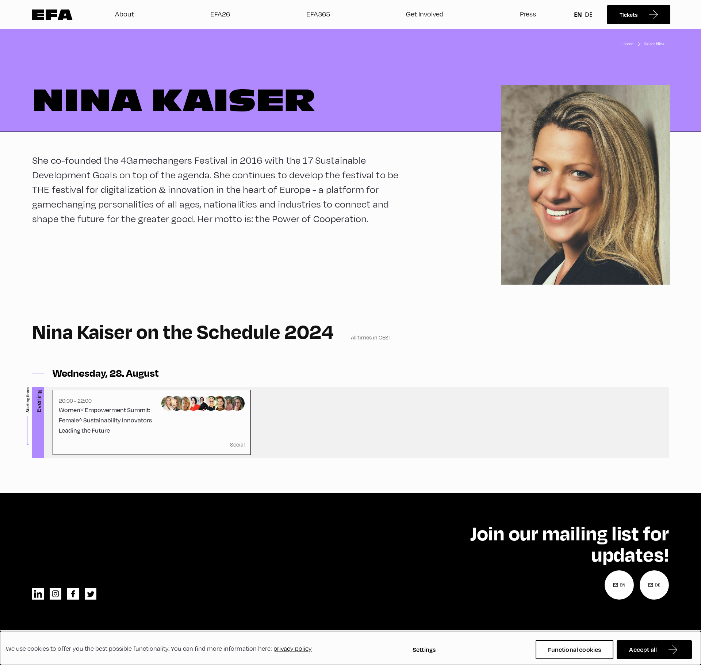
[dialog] (350, 648)
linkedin (38, 594)
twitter (90, 594)
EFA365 (318, 13)
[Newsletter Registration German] (654, 585)
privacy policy (292, 648)
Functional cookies (574, 649)
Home (628, 43)
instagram (55, 594)
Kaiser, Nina (654, 43)
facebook (73, 594)
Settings (424, 649)
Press (528, 13)
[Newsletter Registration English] (619, 585)
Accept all (643, 649)
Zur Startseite (52, 15)
